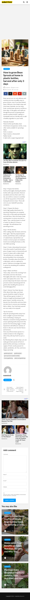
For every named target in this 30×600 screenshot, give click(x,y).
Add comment (8, 89)
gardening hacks (8, 353)
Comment (5, 454)
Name (5, 474)
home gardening (8, 358)
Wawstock (22, 596)
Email (5, 480)
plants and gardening (20, 358)
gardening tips (18, 353)
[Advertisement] (15, 22)
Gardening (6, 68)
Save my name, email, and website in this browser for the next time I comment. (14, 495)
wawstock (8, 87)
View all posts (8, 380)
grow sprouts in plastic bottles (12, 355)
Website (5, 486)
